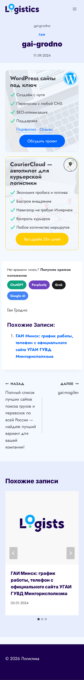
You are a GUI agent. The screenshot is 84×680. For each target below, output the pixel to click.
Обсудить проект (42, 141)
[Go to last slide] (13, 553)
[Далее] (71, 553)
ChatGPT (16, 285)
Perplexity (39, 285)
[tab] (38, 619)
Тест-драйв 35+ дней (42, 239)
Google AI (17, 296)
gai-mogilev (68, 388)
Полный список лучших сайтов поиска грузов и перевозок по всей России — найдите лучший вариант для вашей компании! (20, 415)
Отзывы (46, 129)
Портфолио (26, 129)
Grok (58, 285)
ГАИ (42, 35)
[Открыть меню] (74, 8)
